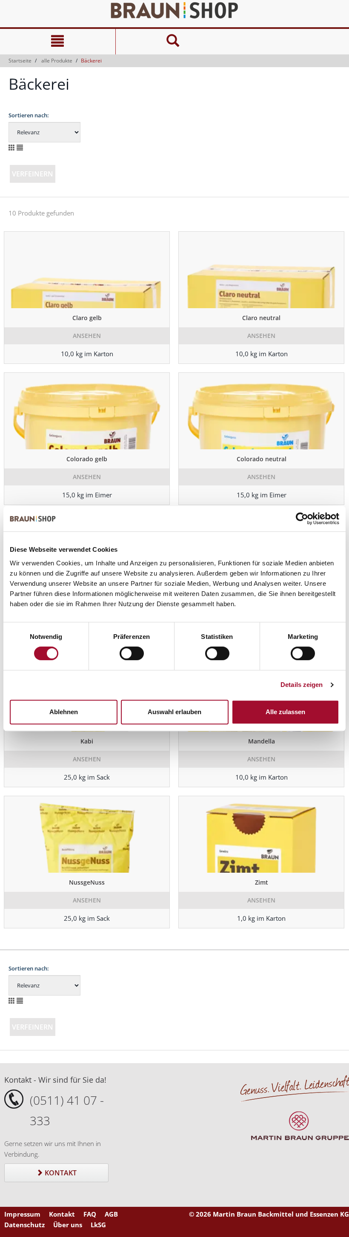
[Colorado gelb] (86, 411)
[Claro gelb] (86, 270)
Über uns (67, 1224)
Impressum (22, 1214)
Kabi (86, 741)
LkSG (98, 1224)
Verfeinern (32, 174)
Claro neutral (261, 318)
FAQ (89, 1214)
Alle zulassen (285, 711)
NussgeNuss (87, 882)
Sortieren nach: (29, 115)
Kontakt (60, 1172)
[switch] (132, 653)
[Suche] (173, 41)
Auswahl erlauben (174, 711)
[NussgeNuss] (86, 834)
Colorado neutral (261, 459)
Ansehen (87, 336)
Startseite (20, 60)
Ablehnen (63, 711)
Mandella (261, 741)
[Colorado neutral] (261, 411)
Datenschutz (24, 1224)
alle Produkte (56, 60)
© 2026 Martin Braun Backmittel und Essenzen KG (269, 1214)
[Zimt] (261, 834)
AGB (111, 1214)
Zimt (261, 882)
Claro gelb (87, 318)
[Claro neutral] (261, 270)
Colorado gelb (86, 459)
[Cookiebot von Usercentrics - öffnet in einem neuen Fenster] (302, 518)
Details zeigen (301, 684)
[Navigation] (57, 41)
